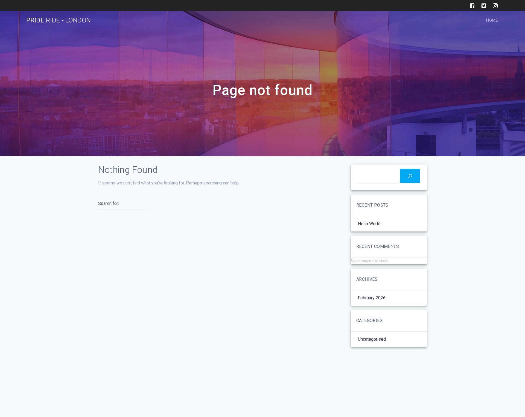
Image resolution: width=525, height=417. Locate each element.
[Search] (410, 176)
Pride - (58, 20)
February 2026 (372, 297)
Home (492, 20)
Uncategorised (372, 339)
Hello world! (370, 223)
